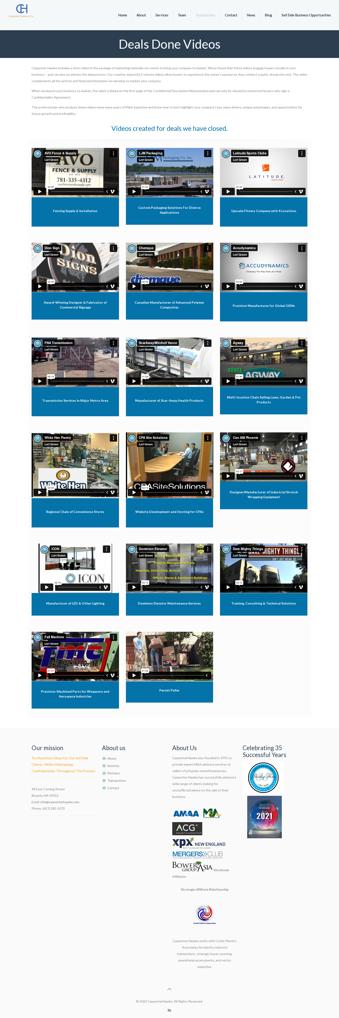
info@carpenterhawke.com (60, 802)
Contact (113, 788)
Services (113, 766)
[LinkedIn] (169, 1010)
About (111, 758)
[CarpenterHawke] (21, 15)
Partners (113, 773)
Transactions (116, 780)
